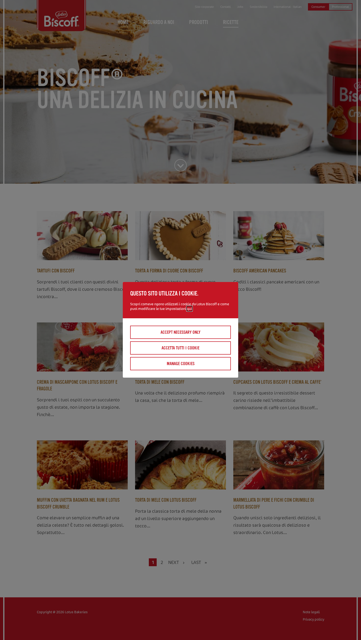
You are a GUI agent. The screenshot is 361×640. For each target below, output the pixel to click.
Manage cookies (180, 363)
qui (189, 308)
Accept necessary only (180, 332)
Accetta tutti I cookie (180, 348)
